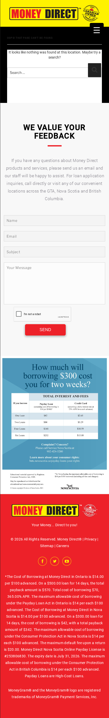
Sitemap (46, 546)
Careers (62, 546)
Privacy (90, 539)
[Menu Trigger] (97, 30)
